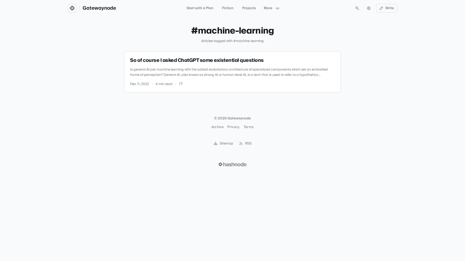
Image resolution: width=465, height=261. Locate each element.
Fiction (227, 8)
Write (389, 8)
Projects (249, 8)
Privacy (233, 127)
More (268, 8)
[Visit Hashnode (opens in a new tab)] (232, 164)
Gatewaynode (99, 8)
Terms (249, 127)
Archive (217, 127)
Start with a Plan (199, 8)
